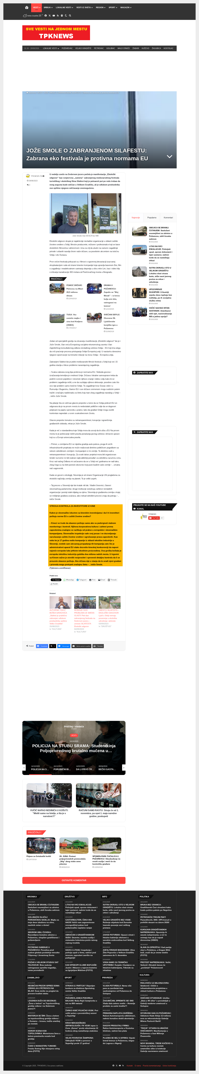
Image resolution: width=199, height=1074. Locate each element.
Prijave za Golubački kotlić (39, 856)
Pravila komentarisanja (152, 1066)
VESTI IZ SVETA (83, 7)
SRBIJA (47, 7)
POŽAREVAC (67, 48)
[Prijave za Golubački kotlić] (41, 845)
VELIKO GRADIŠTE (83, 48)
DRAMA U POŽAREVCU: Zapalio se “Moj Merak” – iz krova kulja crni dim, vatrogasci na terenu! (112, 295)
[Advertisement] (99, 71)
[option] (73, 748)
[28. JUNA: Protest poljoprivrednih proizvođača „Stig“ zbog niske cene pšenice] (73, 845)
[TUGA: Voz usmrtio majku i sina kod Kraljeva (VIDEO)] (57, 318)
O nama (138, 1066)
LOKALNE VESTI (63, 7)
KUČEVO (145, 48)
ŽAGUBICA (156, 48)
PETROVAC (99, 48)
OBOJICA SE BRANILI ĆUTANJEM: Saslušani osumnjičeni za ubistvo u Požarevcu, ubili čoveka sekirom (160, 233)
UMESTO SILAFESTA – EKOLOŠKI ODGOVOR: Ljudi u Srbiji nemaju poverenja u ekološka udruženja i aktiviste (109, 615)
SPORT (112, 7)
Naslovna (32, 93)
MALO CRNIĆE (124, 48)
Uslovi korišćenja (169, 1066)
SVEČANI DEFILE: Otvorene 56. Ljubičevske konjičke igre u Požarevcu (112, 321)
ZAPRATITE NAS (145, 432)
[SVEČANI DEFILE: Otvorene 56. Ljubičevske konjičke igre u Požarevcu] (94, 318)
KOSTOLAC (168, 48)
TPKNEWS (35, 176)
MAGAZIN (124, 7)
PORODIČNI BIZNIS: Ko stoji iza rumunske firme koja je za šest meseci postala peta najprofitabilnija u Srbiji (74, 751)
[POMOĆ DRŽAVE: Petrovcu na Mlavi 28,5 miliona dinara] (57, 288)
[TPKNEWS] (56, 32)
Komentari (168, 217)
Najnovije (136, 217)
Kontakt (130, 1066)
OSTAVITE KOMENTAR (74, 880)
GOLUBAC (110, 48)
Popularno (151, 217)
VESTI (35, 7)
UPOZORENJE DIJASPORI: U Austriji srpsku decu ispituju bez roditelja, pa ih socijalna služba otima (160, 295)
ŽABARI (136, 48)
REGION (99, 7)
